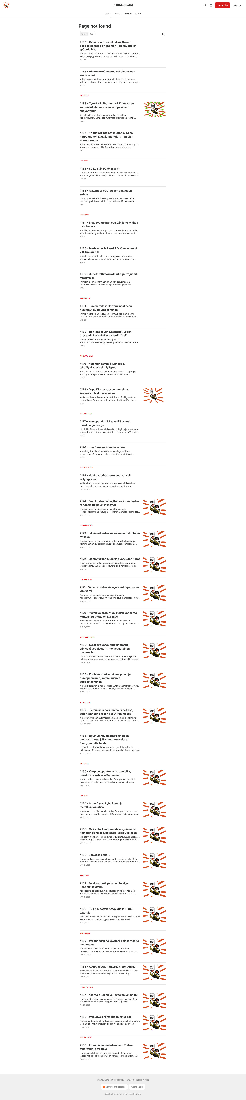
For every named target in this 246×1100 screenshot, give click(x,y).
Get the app (137, 1087)
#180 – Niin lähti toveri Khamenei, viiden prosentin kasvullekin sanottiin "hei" (106, 333)
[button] (107, 13)
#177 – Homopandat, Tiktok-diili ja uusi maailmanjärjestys (105, 423)
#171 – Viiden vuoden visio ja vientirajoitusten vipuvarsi (109, 589)
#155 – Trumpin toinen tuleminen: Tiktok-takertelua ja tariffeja (107, 1047)
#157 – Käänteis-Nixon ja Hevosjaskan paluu (109, 995)
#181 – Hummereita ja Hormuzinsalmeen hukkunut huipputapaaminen (106, 307)
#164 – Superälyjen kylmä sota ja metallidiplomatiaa (101, 805)
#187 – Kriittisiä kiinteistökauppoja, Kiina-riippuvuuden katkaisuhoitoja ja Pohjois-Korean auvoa (107, 136)
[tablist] (87, 34)
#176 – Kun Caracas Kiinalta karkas (102, 447)
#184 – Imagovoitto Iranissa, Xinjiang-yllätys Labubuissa (109, 224)
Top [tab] (91, 34)
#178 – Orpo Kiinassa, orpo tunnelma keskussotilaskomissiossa (104, 391)
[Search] (205, 5)
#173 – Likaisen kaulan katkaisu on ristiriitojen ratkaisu (110, 535)
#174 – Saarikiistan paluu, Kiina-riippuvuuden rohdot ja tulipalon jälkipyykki (109, 503)
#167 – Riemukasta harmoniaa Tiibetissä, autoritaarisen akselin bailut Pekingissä (106, 711)
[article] (123, 52)
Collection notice (141, 1079)
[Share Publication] (211, 5)
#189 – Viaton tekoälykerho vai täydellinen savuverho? (107, 73)
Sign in (237, 5)
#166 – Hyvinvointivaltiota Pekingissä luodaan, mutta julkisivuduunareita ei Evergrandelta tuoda (104, 739)
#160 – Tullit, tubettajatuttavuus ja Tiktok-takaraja (107, 910)
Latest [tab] (84, 34)
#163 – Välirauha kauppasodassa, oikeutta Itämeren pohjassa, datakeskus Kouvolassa (108, 831)
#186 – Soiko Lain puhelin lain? (100, 168)
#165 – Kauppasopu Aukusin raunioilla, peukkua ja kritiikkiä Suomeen (105, 773)
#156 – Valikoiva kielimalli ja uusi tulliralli (106, 1017)
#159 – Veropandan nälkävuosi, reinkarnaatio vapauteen (109, 942)
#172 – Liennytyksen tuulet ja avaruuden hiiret (110, 559)
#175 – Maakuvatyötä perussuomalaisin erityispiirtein (106, 477)
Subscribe (222, 5)
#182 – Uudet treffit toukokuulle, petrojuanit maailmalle (108, 275)
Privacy (120, 1079)
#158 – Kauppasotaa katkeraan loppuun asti (108, 966)
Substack (109, 1094)
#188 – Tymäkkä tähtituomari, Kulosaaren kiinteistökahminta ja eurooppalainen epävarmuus (107, 107)
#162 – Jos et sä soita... (95, 855)
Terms (128, 1079)
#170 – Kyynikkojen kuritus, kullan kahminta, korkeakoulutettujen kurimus (109, 614)
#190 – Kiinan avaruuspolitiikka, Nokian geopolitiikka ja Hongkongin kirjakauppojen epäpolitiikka (108, 46)
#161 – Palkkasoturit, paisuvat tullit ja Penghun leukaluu (104, 885)
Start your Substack (115, 1087)
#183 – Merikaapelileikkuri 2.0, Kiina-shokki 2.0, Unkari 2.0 (108, 250)
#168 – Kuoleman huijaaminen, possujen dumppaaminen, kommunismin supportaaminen (106, 678)
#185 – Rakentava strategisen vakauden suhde (106, 192)
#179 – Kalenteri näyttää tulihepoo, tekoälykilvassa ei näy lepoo (102, 365)
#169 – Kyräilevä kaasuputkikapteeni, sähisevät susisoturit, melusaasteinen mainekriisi (105, 648)
